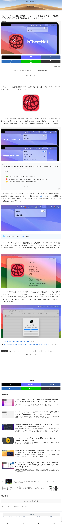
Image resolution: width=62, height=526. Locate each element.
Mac (16, 351)
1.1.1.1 (22, 236)
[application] (31, 218)
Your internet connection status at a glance (16, 341)
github (11, 351)
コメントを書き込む (31, 501)
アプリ (25, 351)
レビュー (39, 351)
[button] (50, 61)
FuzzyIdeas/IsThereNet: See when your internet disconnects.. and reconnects (26, 344)
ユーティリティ (32, 351)
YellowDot (42, 196)
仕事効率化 (5, 351)
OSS (20, 351)
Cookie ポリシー (33, 521)
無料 (51, 351)
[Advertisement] (31, 79)
